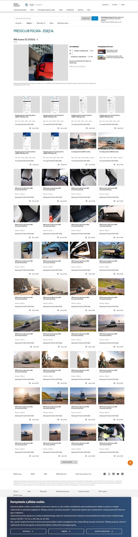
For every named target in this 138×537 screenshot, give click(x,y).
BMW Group (18, 474)
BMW (33, 474)
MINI (45, 474)
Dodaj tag (86, 18)
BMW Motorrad (61, 474)
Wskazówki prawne (62, 491)
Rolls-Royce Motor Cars (83, 474)
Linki (29, 491)
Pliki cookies (103, 491)
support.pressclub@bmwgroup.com (111, 22)
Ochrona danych (83, 491)
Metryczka (43, 491)
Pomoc (16, 491)
